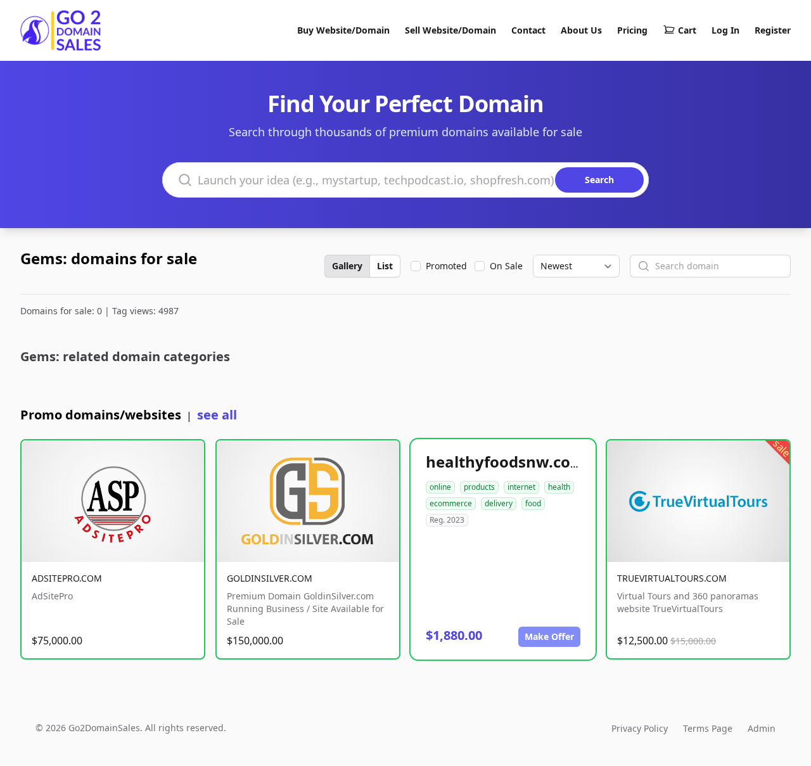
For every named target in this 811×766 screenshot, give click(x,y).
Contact (528, 30)
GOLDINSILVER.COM (269, 578)
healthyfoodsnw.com (505, 461)
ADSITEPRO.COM (67, 578)
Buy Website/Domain (343, 30)
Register (773, 30)
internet (521, 487)
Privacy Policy (639, 728)
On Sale (506, 266)
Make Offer (549, 636)
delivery (499, 503)
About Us (581, 30)
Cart (687, 30)
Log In (725, 30)
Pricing (632, 30)
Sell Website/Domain (450, 30)
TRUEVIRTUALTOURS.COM (672, 578)
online (440, 487)
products (479, 487)
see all (217, 414)
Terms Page (707, 728)
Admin (762, 728)
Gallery (347, 266)
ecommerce (451, 503)
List (385, 266)
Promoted (446, 266)
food (533, 503)
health (559, 487)
